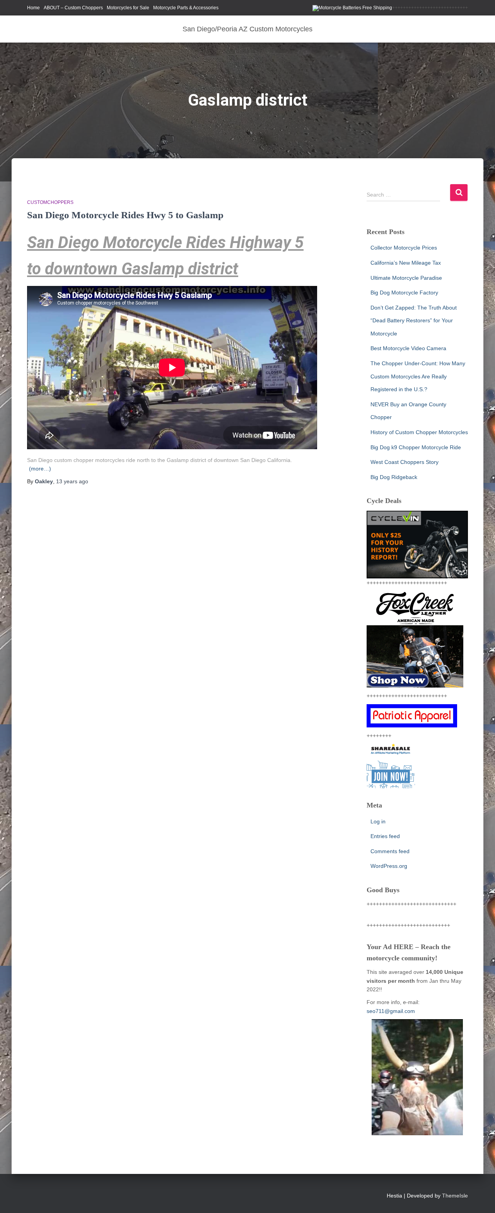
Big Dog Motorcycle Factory (404, 292)
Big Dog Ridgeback (393, 477)
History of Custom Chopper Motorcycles (419, 432)
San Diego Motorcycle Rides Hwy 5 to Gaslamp (125, 215)
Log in (378, 821)
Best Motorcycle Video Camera (408, 348)
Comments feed (390, 851)
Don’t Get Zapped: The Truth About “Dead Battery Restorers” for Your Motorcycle (413, 321)
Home (33, 7)
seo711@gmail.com (391, 1011)
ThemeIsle (455, 1195)
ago (72, 481)
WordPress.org (388, 866)
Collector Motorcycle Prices (403, 248)
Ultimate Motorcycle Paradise (406, 278)
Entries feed (385, 836)
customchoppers (50, 202)
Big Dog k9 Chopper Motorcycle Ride (415, 447)
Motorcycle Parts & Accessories (185, 7)
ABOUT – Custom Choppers (73, 7)
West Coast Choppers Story (404, 462)
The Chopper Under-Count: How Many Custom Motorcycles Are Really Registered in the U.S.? (417, 376)
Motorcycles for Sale (128, 7)
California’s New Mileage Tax (405, 263)
